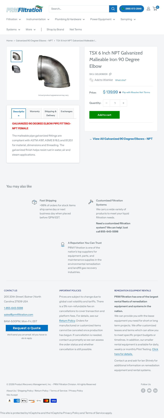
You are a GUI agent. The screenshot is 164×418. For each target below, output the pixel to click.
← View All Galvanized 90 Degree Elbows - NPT (121, 139)
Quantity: (95, 102)
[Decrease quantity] (106, 103)
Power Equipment (100, 19)
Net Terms (76, 29)
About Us (11, 390)
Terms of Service (58, 390)
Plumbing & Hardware (68, 19)
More (29, 29)
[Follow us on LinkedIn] (155, 390)
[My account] (148, 8)
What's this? (120, 80)
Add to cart (104, 114)
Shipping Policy (25, 390)
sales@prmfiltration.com (18, 314)
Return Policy (67, 320)
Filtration (11, 19)
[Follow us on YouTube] (149, 390)
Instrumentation (36, 19)
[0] (155, 9)
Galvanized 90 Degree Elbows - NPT (34, 40)
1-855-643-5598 (13, 308)
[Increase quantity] (123, 103)
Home (9, 40)
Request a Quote (27, 328)
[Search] (113, 8)
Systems (11, 29)
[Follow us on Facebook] (143, 390)
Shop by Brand (55, 29)
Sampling (126, 19)
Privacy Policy (76, 390)
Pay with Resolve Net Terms (136, 92)
